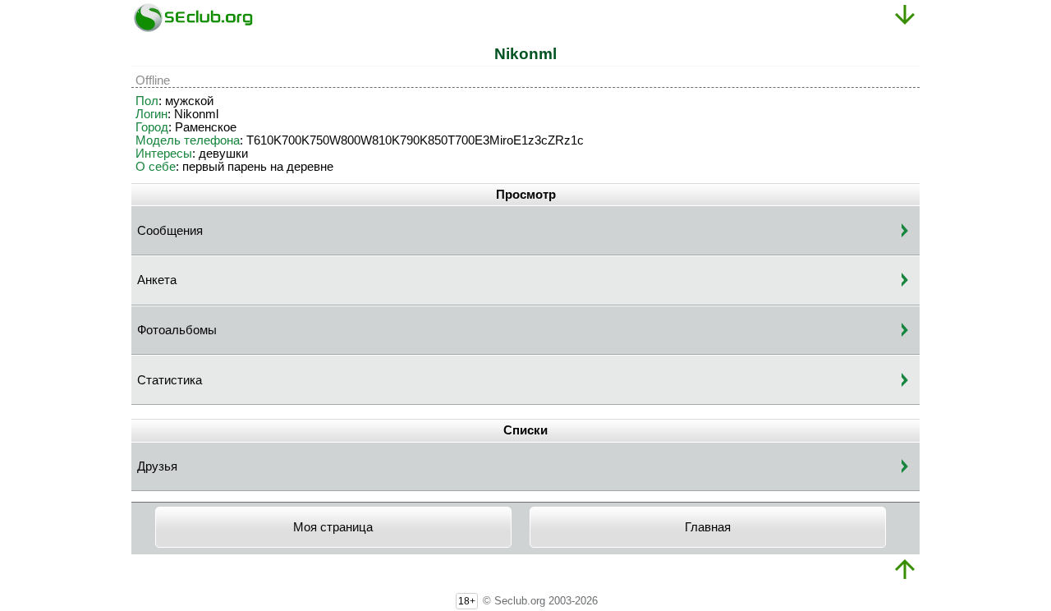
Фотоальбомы (177, 330)
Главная (708, 527)
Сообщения (170, 230)
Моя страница (333, 527)
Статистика (169, 380)
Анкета (157, 280)
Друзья (157, 466)
